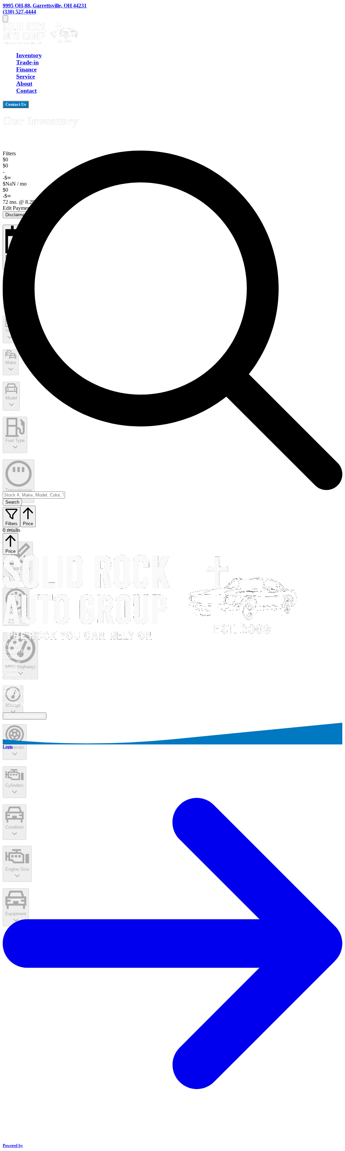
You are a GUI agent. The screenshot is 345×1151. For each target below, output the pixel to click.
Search (12, 502)
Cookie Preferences (24, 715)
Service (25, 76)
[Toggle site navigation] (5, 18)
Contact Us (15, 104)
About (24, 83)
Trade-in (27, 62)
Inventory (29, 55)
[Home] (41, 42)
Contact (26, 90)
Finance (26, 69)
